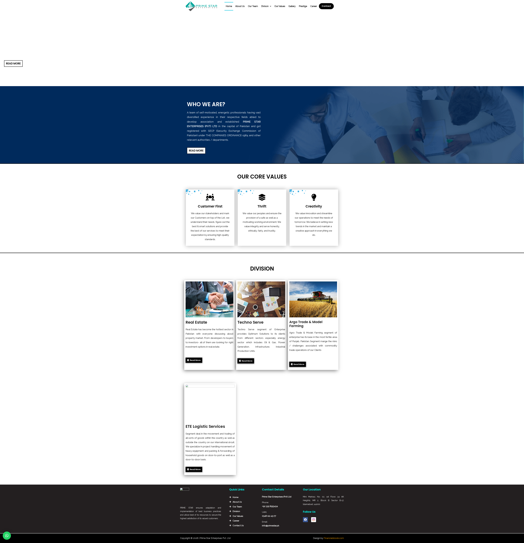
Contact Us (238, 525)
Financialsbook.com (334, 538)
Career (313, 6)
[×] (7, 536)
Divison (265, 6)
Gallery (292, 6)
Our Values (279, 6)
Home (229, 6)
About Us (240, 6)
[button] (13, 63)
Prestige (303, 6)
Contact (326, 6)
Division (236, 511)
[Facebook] (305, 519)
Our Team (253, 6)
